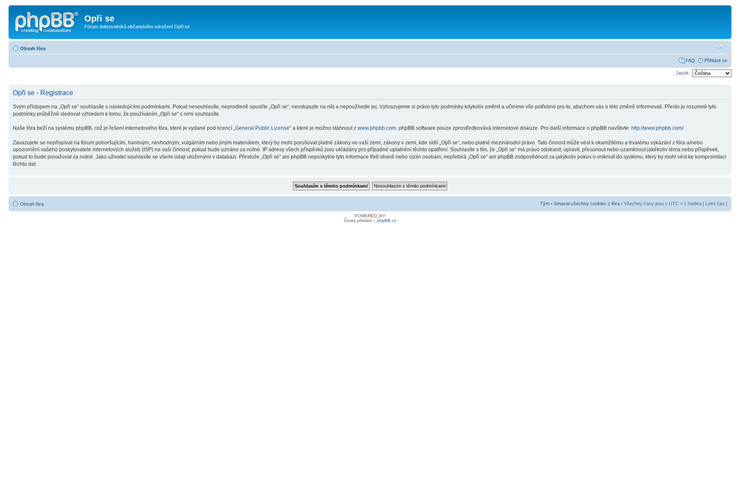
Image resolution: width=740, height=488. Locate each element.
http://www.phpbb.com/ (657, 128)
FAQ (690, 60)
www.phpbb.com (377, 128)
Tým (544, 203)
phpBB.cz (386, 220)
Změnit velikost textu (721, 47)
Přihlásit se (715, 60)
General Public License (262, 128)
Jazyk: (683, 72)
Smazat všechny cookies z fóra (587, 203)
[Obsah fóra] (47, 21)
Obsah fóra (32, 48)
